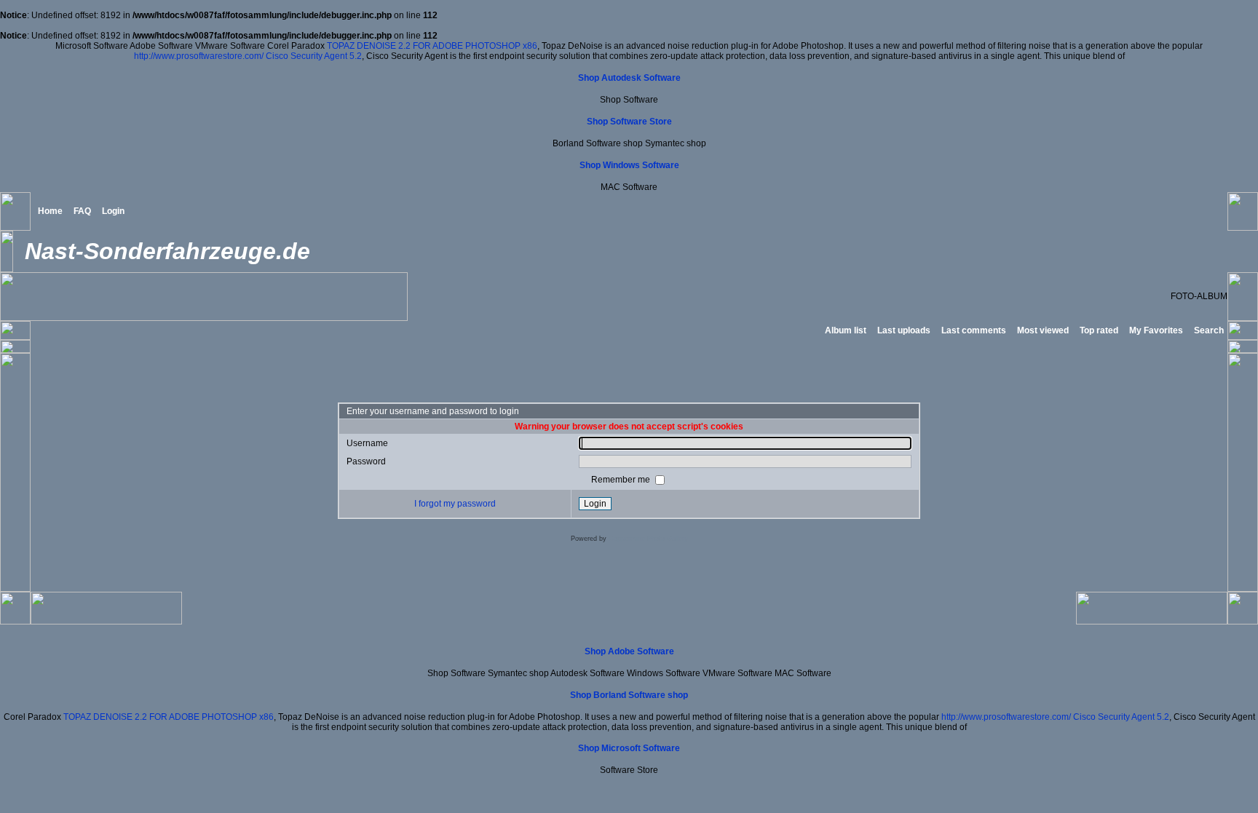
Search (1209, 330)
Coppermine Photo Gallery (648, 538)
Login (113, 211)
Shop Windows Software (629, 165)
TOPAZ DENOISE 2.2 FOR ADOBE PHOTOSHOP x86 (432, 46)
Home (50, 211)
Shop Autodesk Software (629, 78)
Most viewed (1043, 330)
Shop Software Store (629, 121)
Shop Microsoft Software (629, 748)
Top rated (1099, 330)
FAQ (82, 211)
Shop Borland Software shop (629, 695)
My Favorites (1156, 330)
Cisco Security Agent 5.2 (314, 56)
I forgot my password (455, 504)
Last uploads (903, 330)
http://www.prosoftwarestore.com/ (199, 56)
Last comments (973, 330)
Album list (845, 330)
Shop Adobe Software (629, 651)
